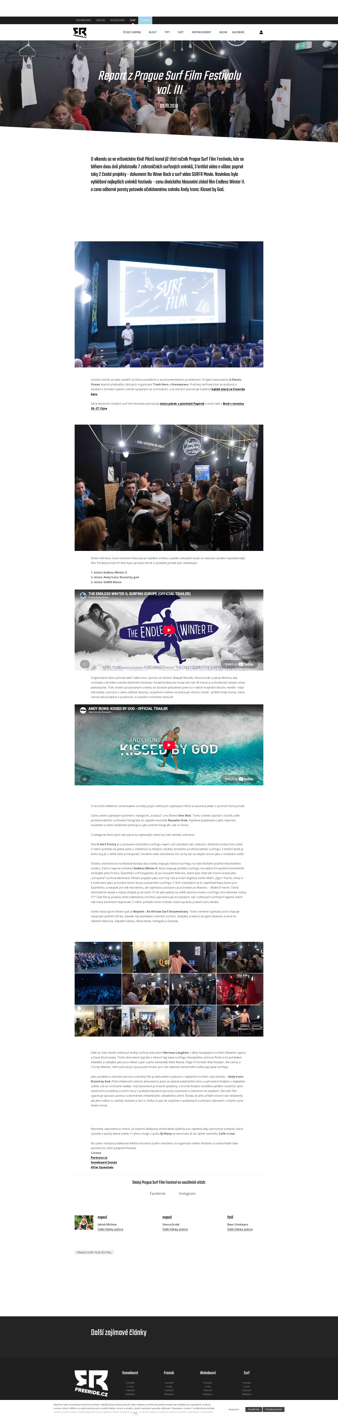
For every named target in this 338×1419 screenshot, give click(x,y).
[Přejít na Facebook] (125, 1399)
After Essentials (102, 1167)
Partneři (130, 1390)
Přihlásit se (261, 32)
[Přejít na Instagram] (135, 1399)
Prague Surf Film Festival (94, 1252)
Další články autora (110, 1229)
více (135, 1412)
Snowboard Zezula (104, 1162)
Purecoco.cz (99, 1158)
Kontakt (130, 1382)
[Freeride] (81, 32)
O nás (130, 1386)
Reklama (130, 1394)
